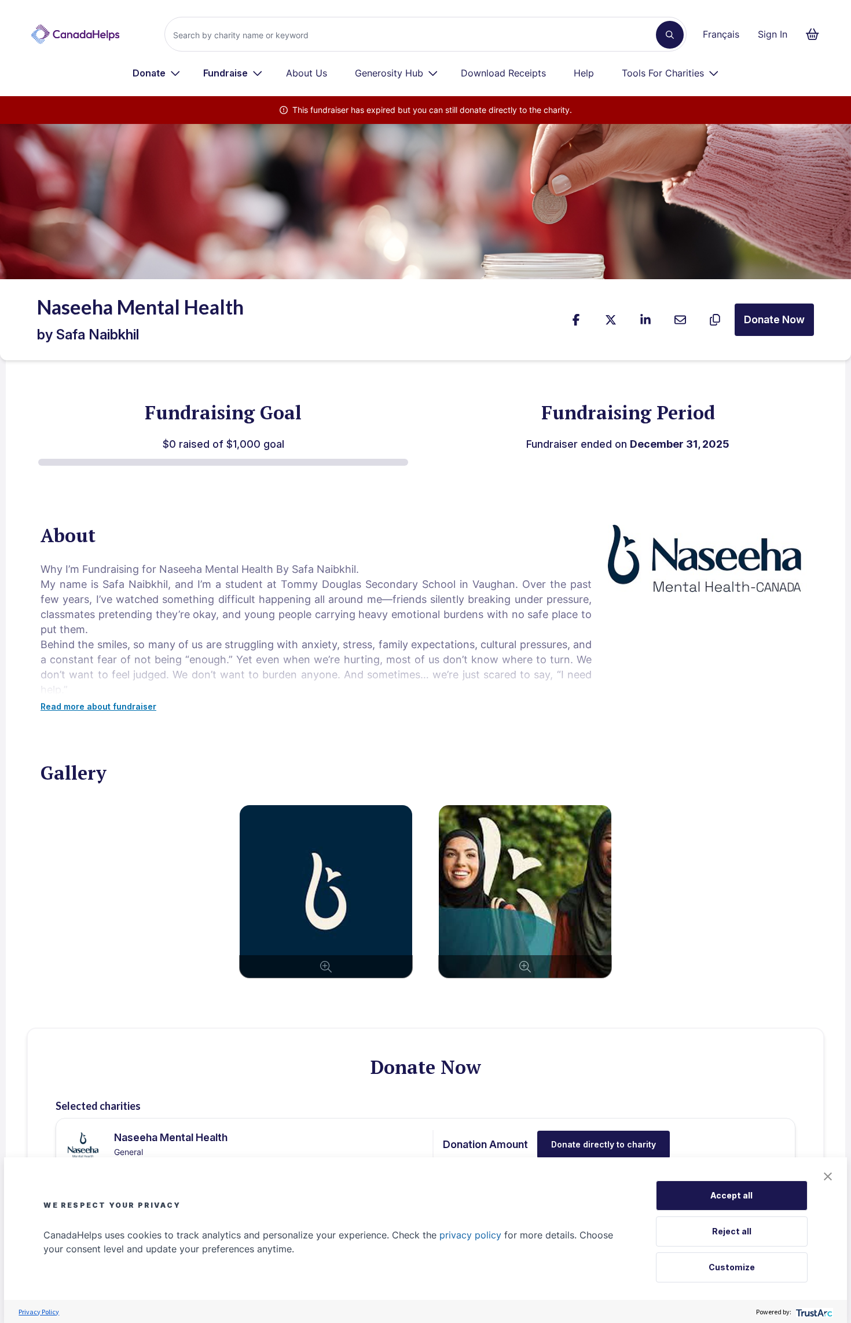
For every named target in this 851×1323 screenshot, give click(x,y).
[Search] (670, 35)
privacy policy (470, 1235)
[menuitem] (156, 73)
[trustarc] (813, 1311)
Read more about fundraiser (98, 706)
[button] (827, 1176)
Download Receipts (503, 73)
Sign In (772, 34)
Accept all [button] (731, 1195)
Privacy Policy (39, 1311)
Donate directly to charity (603, 1144)
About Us (306, 73)
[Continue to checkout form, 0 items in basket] (816, 34)
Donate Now (774, 319)
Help (584, 73)
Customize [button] (732, 1267)
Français (721, 34)
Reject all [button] (731, 1231)
